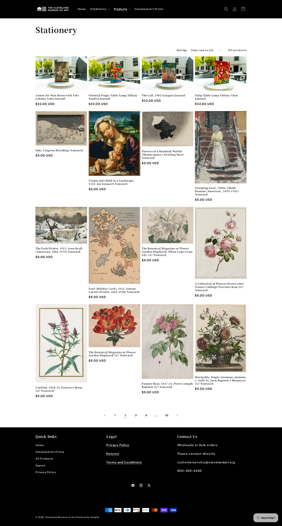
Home (39, 445)
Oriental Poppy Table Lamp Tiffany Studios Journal (113, 97)
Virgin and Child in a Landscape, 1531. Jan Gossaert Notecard (111, 182)
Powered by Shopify (87, 517)
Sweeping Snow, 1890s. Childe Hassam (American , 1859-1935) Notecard (216, 191)
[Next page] (177, 415)
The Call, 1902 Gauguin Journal (164, 95)
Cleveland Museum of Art (60, 517)
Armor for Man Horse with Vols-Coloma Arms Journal (57, 97)
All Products (44, 458)
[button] (100, 9)
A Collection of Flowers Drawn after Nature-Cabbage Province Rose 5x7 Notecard (219, 287)
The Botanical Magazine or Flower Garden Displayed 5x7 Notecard (112, 354)
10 (166, 415)
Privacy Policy (45, 472)
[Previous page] (105, 415)
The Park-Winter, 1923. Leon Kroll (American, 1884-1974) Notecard (58, 250)
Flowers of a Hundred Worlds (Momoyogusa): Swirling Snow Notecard (163, 155)
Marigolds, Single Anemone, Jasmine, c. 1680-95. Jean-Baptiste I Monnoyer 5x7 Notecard (221, 380)
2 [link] (125, 415)
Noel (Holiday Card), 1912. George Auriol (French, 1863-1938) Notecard (114, 290)
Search (40, 465)
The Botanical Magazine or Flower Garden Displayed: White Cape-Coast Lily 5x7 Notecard (167, 252)
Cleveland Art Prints (49, 452)
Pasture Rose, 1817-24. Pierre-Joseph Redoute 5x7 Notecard (167, 385)
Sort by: (182, 50)
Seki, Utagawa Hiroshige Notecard (59, 150)
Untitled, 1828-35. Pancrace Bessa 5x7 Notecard (58, 389)
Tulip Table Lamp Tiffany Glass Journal (216, 97)
